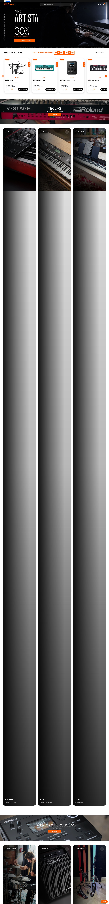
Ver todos (99, 53)
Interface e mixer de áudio (64, 81)
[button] (19, 467)
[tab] (15, 77)
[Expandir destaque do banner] (32, 132)
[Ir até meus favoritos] (101, 4)
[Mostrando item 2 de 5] (43, 77)
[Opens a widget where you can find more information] (104, 901)
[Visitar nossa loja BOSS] (7, 1)
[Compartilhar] (29, 66)
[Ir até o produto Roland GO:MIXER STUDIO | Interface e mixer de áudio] (71, 68)
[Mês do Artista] (54, 23)
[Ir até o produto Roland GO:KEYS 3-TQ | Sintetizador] (44, 68)
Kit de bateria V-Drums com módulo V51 (12, 81)
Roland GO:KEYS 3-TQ (39, 80)
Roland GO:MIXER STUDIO (67, 80)
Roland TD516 (9, 80)
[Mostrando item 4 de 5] (17, 77)
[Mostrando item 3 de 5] (44, 77)
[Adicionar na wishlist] (29, 63)
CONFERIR (54, 114)
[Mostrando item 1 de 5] (15, 77)
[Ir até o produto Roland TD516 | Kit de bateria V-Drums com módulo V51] (17, 68)
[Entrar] (98, 4)
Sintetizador (35, 81)
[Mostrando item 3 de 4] (99, 77)
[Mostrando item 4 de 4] (100, 77)
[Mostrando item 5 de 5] (18, 77)
